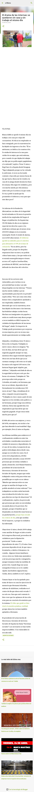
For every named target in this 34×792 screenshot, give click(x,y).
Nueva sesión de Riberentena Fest (11, 753)
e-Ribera (8, 3)
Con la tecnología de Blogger (18, 789)
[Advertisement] (17, 73)
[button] (3, 26)
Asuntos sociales (8, 635)
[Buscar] (31, 3)
